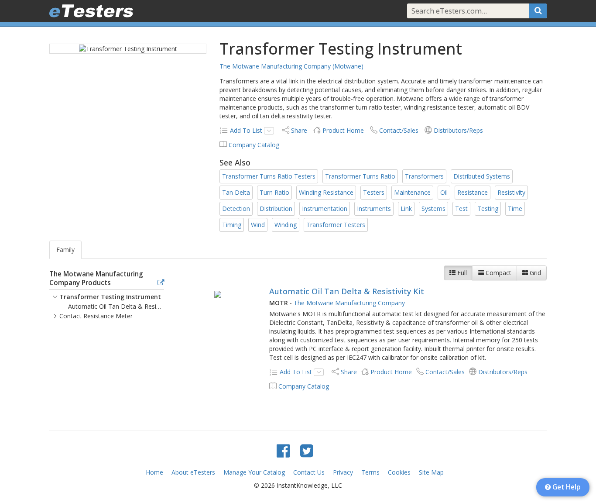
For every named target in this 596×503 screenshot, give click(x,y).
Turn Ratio (274, 192)
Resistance (472, 192)
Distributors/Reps (458, 130)
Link (406, 208)
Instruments (374, 208)
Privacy (343, 472)
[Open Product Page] (218, 294)
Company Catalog (254, 145)
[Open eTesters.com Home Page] (91, 10)
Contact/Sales (398, 130)
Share (299, 130)
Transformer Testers (335, 224)
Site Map (431, 472)
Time (515, 208)
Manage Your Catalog (254, 472)
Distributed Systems (481, 176)
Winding (285, 224)
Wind (258, 224)
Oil (444, 192)
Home (154, 472)
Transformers (424, 176)
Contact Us (309, 472)
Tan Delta (236, 192)
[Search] (538, 10)
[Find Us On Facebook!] (283, 450)
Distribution (276, 208)
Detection (236, 208)
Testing (487, 208)
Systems (433, 208)
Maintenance (412, 192)
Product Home (343, 130)
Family (65, 249)
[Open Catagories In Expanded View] (161, 283)
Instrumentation (324, 208)
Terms (370, 472)
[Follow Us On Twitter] (306, 450)
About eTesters (193, 472)
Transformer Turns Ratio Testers (268, 176)
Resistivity (511, 192)
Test (461, 208)
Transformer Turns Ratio (360, 176)
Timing (231, 224)
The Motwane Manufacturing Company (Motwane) (291, 66)
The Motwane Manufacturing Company (349, 303)
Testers (373, 192)
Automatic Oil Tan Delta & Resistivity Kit (346, 291)
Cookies (399, 472)
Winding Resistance (326, 192)
